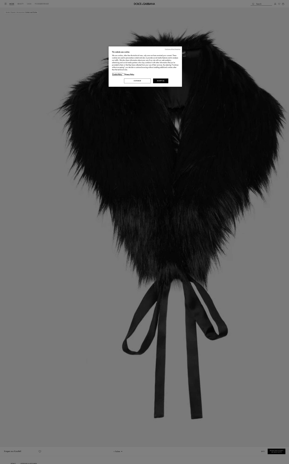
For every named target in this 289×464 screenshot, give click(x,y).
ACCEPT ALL (160, 80)
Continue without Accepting (172, 49)
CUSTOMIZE (137, 80)
